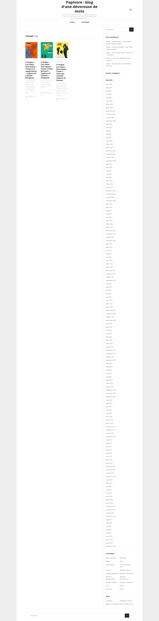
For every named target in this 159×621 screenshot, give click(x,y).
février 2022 (109, 264)
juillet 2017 (109, 443)
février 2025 (109, 144)
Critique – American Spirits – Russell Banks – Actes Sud (119, 65)
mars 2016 (109, 496)
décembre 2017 (110, 427)
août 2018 (109, 400)
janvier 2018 (109, 423)
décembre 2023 (110, 191)
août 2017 (109, 440)
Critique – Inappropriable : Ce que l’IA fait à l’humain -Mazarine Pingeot (118, 43)
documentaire (110, 565)
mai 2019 (108, 373)
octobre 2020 (110, 317)
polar (121, 586)
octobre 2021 (110, 277)
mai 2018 (108, 410)
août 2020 (109, 324)
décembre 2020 (110, 310)
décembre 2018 (110, 390)
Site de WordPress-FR (126, 604)
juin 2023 (108, 210)
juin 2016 (108, 486)
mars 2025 (109, 141)
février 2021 (109, 304)
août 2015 (109, 520)
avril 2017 (109, 453)
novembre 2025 (110, 114)
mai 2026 (108, 94)
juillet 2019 (109, 367)
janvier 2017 (109, 463)
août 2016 (109, 480)
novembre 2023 (110, 194)
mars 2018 (109, 417)
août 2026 (109, 84)
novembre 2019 (110, 353)
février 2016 (109, 500)
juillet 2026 (109, 88)
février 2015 (109, 540)
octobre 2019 (110, 357)
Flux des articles (126, 601)
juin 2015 (108, 526)
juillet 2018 (109, 403)
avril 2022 (109, 257)
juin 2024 (108, 171)
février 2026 (109, 104)
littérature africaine (125, 570)
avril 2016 (109, 493)
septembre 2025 (111, 121)
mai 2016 (108, 490)
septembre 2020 (111, 320)
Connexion (109, 601)
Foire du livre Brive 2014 (125, 566)
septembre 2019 (111, 360)
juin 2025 (108, 131)
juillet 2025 (109, 127)
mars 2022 (109, 260)
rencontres (109, 589)
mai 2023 (108, 214)
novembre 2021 (110, 274)
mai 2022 (108, 254)
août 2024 (109, 164)
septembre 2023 (111, 201)
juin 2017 (108, 446)
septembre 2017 (111, 436)
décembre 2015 (110, 506)
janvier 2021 (109, 307)
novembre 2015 (110, 510)
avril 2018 (109, 413)
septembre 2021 (111, 280)
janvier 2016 (109, 503)
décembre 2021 (110, 270)
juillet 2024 (109, 167)
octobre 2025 (110, 117)
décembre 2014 (110, 546)
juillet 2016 (109, 483)
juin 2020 (108, 330)
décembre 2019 (110, 350)
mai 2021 (108, 294)
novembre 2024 (110, 154)
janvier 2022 (109, 267)
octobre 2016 (110, 473)
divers (121, 561)
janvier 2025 (109, 147)
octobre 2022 (110, 237)
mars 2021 (109, 300)
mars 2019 (109, 380)
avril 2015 (109, 533)
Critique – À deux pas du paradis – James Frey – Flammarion (119, 54)
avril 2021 (109, 297)
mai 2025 (108, 134)
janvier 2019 (109, 387)
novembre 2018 (110, 393)
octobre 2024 (110, 157)
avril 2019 (109, 377)
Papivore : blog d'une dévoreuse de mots (79, 6)
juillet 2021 (109, 287)
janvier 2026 (109, 108)
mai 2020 (108, 333)
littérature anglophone (112, 573)
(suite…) (51, 89)
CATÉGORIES (85, 22)
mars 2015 (109, 536)
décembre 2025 (110, 111)
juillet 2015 (109, 523)
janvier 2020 (109, 347)
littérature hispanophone (124, 578)
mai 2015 (108, 529)
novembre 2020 (110, 314)
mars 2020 (109, 340)
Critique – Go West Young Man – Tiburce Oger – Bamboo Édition (119, 48)
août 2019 (109, 363)
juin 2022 (108, 250)
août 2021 (109, 284)
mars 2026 (109, 101)
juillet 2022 (109, 247)
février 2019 (109, 383)
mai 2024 (108, 174)
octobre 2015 (110, 513)
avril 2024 (109, 177)
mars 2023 (109, 221)
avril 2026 (109, 98)
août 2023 (109, 204)
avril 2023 (109, 217)
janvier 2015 (109, 543)
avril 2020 (109, 337)
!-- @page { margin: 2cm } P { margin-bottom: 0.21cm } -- (30, 87)
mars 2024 (109, 181)
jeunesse (108, 570)
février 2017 (109, 460)
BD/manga (28, 59)
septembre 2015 (111, 516)
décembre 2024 (110, 151)
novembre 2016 (110, 470)
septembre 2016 (111, 476)
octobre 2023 (110, 197)
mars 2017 (109, 456)
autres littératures (111, 558)
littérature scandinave (126, 582)
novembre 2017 (110, 430)
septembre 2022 (111, 240)
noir (107, 586)
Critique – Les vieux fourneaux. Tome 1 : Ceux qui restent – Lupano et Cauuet (61, 72)
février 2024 (109, 184)
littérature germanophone (110, 578)
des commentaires (113, 604)
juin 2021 (108, 290)
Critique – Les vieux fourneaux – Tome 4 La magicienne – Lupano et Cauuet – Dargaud (31, 70)
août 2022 (109, 244)
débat (107, 561)
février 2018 (109, 420)
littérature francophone (59, 62)
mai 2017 (108, 450)
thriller (121, 589)
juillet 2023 (109, 207)
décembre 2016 (110, 466)
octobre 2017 (110, 433)
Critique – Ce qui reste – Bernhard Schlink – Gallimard (118, 59)
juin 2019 (108, 370)
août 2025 (109, 124)
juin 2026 (108, 91)
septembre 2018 (111, 397)
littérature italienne (111, 582)
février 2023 (109, 224)
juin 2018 (108, 407)
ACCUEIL (72, 22)
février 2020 (109, 343)
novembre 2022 (110, 234)
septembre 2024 (111, 161)
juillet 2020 (109, 327)
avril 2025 (109, 137)
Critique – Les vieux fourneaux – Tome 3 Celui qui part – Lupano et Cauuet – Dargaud (47, 70)
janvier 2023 (109, 227)
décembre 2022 (110, 230)
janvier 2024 (109, 187)
